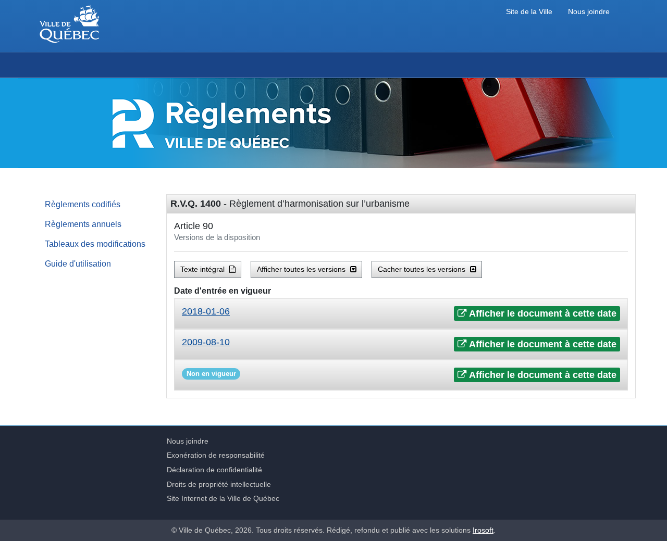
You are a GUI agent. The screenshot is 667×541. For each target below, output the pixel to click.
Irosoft (483, 530)
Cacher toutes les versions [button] (422, 269)
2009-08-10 (206, 342)
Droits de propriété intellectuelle (219, 484)
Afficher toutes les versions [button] (302, 269)
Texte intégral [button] (203, 269)
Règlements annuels (83, 224)
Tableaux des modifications (95, 243)
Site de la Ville (529, 12)
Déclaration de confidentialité (214, 469)
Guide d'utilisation (78, 263)
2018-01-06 (206, 311)
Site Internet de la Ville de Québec (223, 498)
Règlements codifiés (82, 204)
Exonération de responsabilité (216, 455)
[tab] (401, 314)
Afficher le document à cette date (541, 313)
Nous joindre (589, 12)
